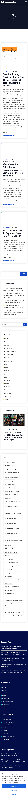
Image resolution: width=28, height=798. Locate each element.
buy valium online (10, 484)
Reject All (14, 794)
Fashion (6, 367)
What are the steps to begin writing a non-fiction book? (13, 233)
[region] (14, 784)
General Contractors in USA (12, 506)
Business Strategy (9, 355)
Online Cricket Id (9, 569)
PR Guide (7, 387)
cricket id (7, 494)
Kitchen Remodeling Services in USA (13, 541)
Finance (6, 371)
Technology (7, 396)
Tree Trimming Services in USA (13, 616)
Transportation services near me (13, 604)
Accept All (14, 786)
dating (14, 494)
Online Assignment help (11, 562)
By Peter (14, 227)
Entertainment (8, 361)
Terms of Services (7, 701)
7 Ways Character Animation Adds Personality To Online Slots (13, 289)
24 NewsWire (8, 2)
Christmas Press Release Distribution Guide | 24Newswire (13, 306)
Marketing (7, 380)
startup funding (9, 590)
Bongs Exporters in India (11, 477)
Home (4, 695)
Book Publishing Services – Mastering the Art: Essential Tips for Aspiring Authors (13, 80)
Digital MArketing (9, 498)
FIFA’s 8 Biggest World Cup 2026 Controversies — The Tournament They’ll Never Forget (14, 295)
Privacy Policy (6, 698)
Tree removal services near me (13, 612)
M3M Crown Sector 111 (11, 552)
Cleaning (18, 487)
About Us (5, 693)
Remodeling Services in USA (12, 580)
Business (7, 345)
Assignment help (9, 465)
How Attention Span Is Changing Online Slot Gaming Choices (14, 301)
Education (7, 358)
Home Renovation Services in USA (13, 529)
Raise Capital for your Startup (13, 573)
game (6, 374)
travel (6, 609)
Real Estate (7, 393)
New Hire (7, 383)
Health (6, 377)
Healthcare (14, 510)
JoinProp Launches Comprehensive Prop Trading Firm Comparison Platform (14, 313)
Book (5, 342)
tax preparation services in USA (14, 600)
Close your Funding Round (12, 491)
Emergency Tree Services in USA (12, 502)
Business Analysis (10, 481)
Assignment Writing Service (12, 469)
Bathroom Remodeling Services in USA (13, 473)
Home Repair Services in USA (13, 533)
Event (6, 364)
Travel (6, 399)
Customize (14, 790)
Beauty (6, 338)
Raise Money (8, 576)
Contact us (5, 704)
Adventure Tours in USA (11, 462)
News (4, 690)
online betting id (9, 566)
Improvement (8, 537)
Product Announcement (11, 390)
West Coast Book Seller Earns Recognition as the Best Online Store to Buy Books (13, 170)
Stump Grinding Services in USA (13, 597)
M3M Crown (8, 545)
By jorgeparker (16, 71)
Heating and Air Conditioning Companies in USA (13, 514)
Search (23, 273)
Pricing (4, 687)
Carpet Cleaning (9, 487)
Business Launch (9, 348)
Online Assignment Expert (12, 559)
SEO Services (8, 583)
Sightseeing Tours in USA (12, 586)
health (6, 510)
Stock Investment (9, 593)
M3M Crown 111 (9, 549)
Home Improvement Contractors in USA (10, 519)
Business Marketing (10, 351)
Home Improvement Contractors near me (10, 524)
